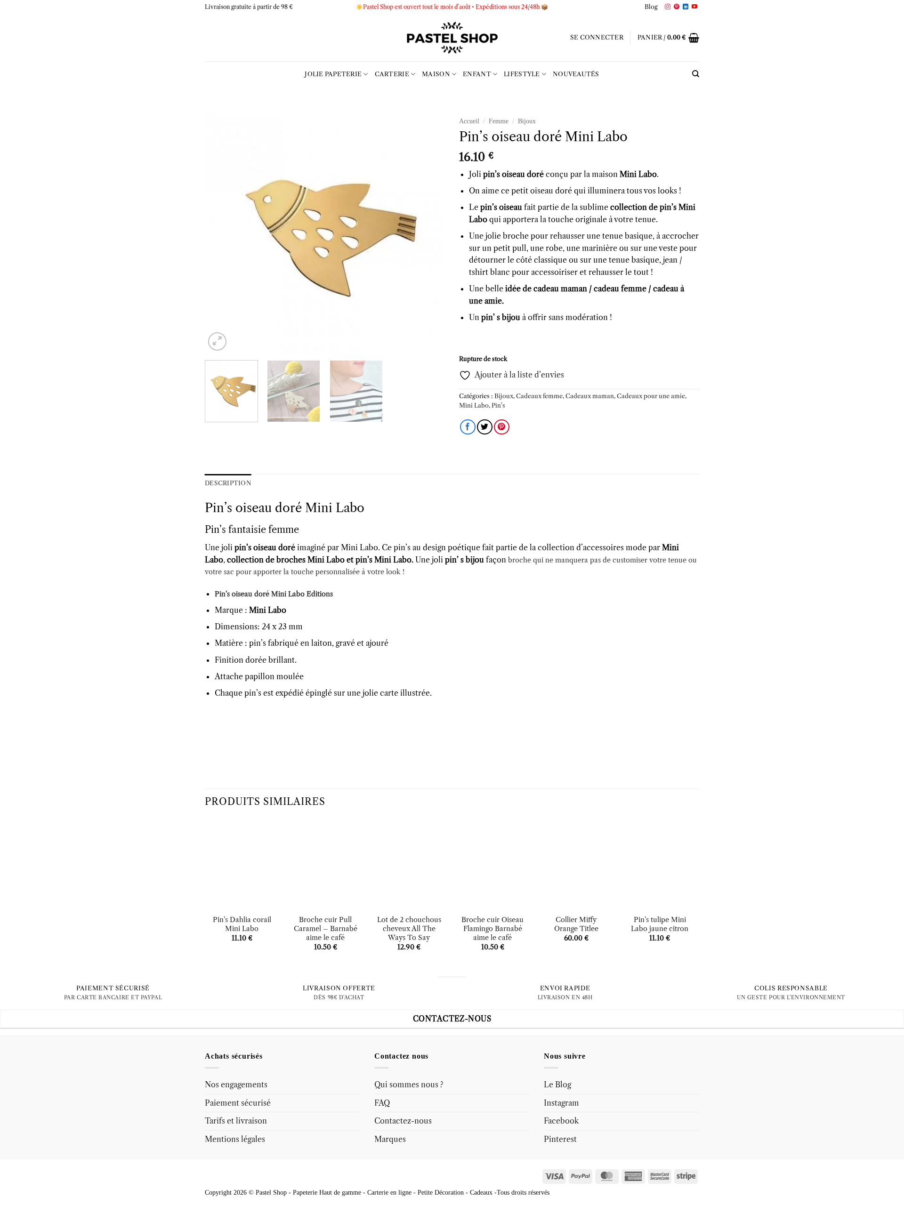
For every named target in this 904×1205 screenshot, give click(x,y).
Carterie (392, 74)
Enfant (477, 74)
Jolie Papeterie (333, 74)
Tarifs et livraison (236, 1120)
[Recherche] (695, 74)
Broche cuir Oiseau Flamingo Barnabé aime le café (492, 928)
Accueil (469, 121)
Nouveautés (576, 74)
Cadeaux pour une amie (651, 396)
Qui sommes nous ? (409, 1084)
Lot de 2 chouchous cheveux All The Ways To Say (409, 928)
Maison (436, 74)
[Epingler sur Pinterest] (501, 427)
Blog (651, 6)
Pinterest (560, 1139)
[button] (596, 37)
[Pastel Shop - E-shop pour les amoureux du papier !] (452, 37)
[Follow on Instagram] (667, 7)
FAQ (382, 1103)
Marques (390, 1139)
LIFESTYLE (522, 74)
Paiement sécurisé (238, 1103)
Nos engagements (236, 1084)
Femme (498, 121)
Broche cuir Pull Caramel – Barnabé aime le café (325, 928)
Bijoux (527, 121)
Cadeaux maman (589, 396)
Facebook (561, 1120)
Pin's (498, 405)
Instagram (561, 1103)
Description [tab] (228, 483)
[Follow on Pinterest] (676, 7)
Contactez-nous (403, 1120)
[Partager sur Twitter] (484, 427)
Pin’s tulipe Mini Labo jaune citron (659, 924)
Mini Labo (474, 405)
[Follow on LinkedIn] (685, 7)
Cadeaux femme (539, 396)
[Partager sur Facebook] (468, 427)
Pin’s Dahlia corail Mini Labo (242, 924)
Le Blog (557, 1084)
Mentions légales (235, 1139)
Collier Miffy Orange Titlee (576, 924)
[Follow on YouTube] (694, 7)
